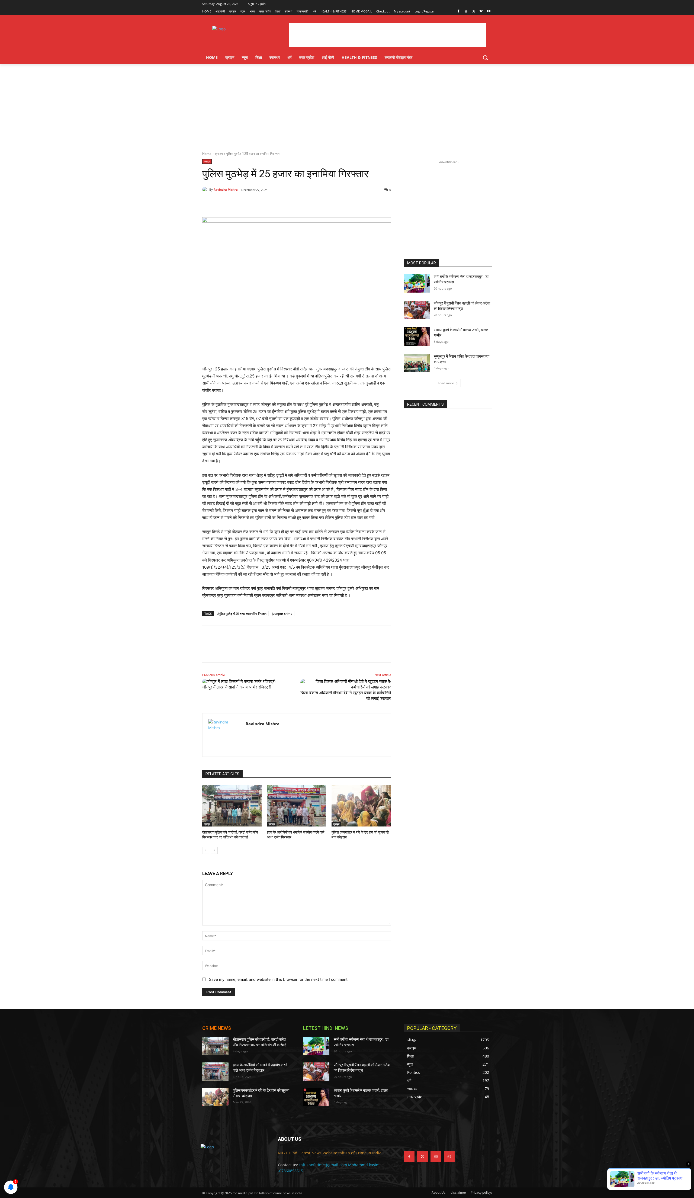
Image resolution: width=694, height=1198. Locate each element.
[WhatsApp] (277, 203)
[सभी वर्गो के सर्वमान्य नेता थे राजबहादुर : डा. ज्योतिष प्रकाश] (417, 283)
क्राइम (219, 153)
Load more (446, 383)
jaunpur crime (282, 613)
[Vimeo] (481, 11)
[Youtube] (489, 11)
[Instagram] (466, 11)
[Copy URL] (289, 203)
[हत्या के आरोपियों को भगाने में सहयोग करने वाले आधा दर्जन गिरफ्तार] (296, 806)
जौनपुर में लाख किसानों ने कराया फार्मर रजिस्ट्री (236, 687)
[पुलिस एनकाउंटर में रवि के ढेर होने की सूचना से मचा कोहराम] (361, 806)
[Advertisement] (347, 105)
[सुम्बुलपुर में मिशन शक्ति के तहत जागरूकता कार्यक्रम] (417, 363)
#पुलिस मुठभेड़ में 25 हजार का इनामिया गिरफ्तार (241, 613)
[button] (485, 57)
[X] (474, 11)
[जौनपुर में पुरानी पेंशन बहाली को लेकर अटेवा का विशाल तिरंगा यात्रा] (417, 310)
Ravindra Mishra (226, 189)
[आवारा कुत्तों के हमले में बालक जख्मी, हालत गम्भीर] (417, 336)
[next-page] (214, 850)
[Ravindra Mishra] (205, 189)
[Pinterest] (264, 203)
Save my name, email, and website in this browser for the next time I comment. (279, 979)
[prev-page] (205, 850)
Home (206, 153)
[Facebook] (458, 11)
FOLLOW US (417, 1139)
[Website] (435, 1156)
